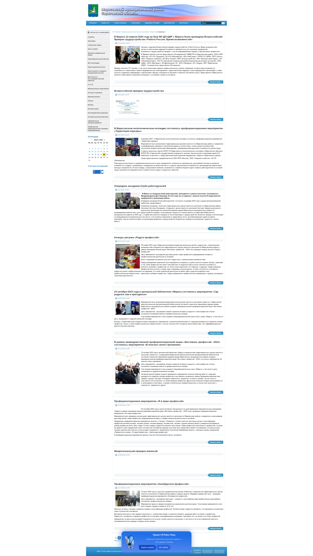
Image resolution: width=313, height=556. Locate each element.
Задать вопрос (147, 547)
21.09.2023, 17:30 (124, 405)
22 (104, 154)
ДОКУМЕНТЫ (169, 23)
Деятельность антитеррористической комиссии (96, 78)
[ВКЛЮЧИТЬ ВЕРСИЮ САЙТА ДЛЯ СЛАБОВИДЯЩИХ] (98, 33)
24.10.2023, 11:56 (124, 349)
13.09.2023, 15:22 (124, 455)
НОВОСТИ (105, 23)
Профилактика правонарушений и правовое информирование (98, 128)
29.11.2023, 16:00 (124, 241)
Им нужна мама (93, 109)
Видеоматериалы (94, 97)
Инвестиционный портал (96, 67)
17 (89, 154)
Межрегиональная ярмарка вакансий (136, 451)
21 (101, 154)
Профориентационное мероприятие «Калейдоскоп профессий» (151, 484)
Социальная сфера (94, 45)
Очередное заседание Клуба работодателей (140, 186)
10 (89, 151)
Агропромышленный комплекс (98, 59)
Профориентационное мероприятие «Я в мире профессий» (149, 401)
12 (95, 151)
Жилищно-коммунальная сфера (96, 54)
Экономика (91, 41)
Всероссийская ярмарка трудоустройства (139, 91)
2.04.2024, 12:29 (123, 95)
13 (98, 151)
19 (95, 154)
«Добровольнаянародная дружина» (95, 122)
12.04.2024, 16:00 (124, 43)
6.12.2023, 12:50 (123, 190)
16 (107, 151)
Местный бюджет (94, 63)
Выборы (91, 105)
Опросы (90, 101)
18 (92, 154)
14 (101, 151)
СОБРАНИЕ (135, 23)
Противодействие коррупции (98, 113)
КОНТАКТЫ (183, 23)
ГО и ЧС (90, 85)
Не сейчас (163, 547)
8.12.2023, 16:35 (123, 135)
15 (104, 151)
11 (92, 151)
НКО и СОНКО (93, 49)
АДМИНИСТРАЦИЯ (152, 23)
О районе (91, 37)
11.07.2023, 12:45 (124, 488)
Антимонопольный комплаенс (98, 117)
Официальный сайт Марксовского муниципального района (156, 10)
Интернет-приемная (95, 93)
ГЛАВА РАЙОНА (120, 23)
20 (98, 154)
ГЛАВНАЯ (92, 23)
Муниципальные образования (98, 89)
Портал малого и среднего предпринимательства (97, 72)
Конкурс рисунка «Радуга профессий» (136, 237)
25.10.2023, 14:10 (124, 298)
